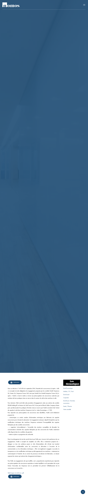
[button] (84, 5)
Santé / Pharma (67, 406)
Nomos (30, 216)
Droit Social (66, 394)
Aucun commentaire (53, 216)
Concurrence (44, 202)
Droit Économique (68, 388)
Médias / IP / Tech (68, 391)
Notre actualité (67, 409)
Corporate (66, 398)
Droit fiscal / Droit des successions (69, 402)
